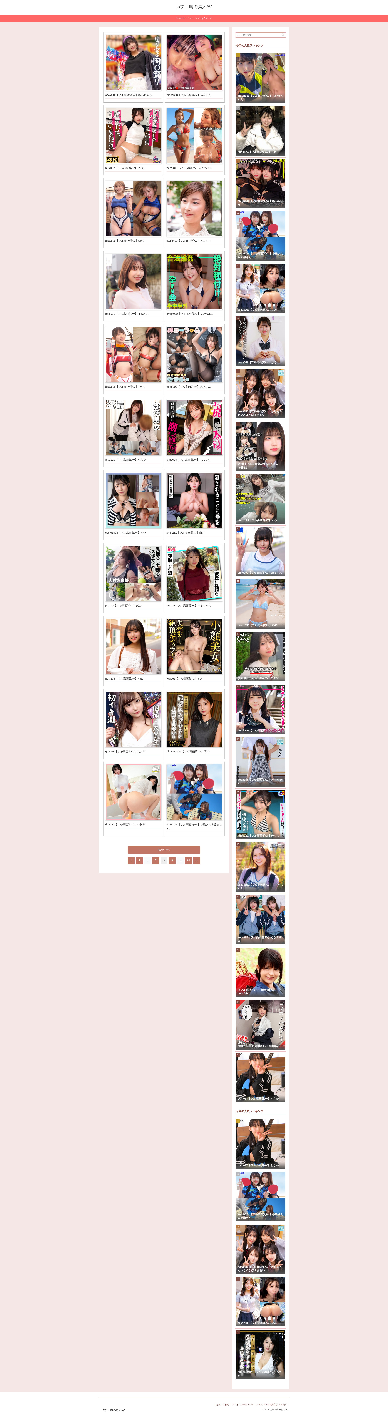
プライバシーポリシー (242, 1404)
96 (188, 860)
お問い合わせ (222, 1404)
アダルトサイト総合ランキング (271, 1404)
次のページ (164, 849)
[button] (283, 35)
